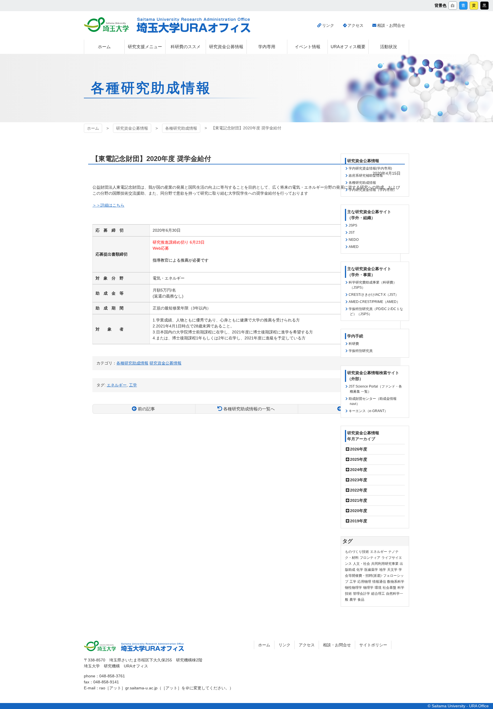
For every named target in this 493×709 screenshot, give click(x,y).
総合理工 (378, 594)
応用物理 (364, 582)
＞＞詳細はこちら (108, 205)
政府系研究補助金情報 (366, 176)
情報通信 (379, 582)
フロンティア (370, 558)
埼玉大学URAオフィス (193, 25)
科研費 (354, 344)
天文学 (392, 570)
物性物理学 (353, 588)
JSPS (353, 225)
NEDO (354, 240)
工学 (352, 582)
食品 (360, 600)
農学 (352, 600)
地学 (382, 570)
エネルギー (378, 552)
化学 (359, 570)
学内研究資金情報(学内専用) (370, 168)
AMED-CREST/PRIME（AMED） (374, 302)
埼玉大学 (106, 24)
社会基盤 (389, 588)
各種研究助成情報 (181, 128)
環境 (378, 588)
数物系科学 (395, 582)
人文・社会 (361, 564)
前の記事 (146, 408)
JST (352, 233)
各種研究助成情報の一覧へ (249, 408)
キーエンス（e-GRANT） (368, 411)
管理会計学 (361, 594)
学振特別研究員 (361, 351)
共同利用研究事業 (385, 564)
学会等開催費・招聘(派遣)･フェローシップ (374, 576)
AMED (354, 247)
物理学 (368, 588)
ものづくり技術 (357, 552)
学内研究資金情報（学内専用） (373, 190)
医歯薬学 (371, 570)
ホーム (93, 128)
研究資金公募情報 (132, 128)
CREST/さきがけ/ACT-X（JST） (374, 295)
